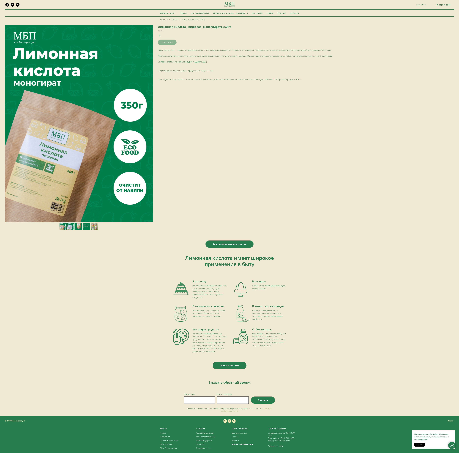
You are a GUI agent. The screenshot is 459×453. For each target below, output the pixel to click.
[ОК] (7, 5)
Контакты (294, 13)
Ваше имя (189, 394)
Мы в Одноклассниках (169, 448)
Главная (164, 20)
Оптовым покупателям (169, 440)
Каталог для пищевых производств (230, 13)
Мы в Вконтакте (166, 444)
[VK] (12, 5)
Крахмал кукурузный (204, 440)
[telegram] (229, 421)
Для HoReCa (257, 13)
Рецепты (282, 13)
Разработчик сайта (275, 446)
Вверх (450, 421)
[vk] (225, 421)
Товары (183, 13)
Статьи (270, 13)
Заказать (263, 400)
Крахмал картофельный (205, 437)
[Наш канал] (17, 5)
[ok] (234, 421)
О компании (165, 437)
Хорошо (419, 445)
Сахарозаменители (203, 448)
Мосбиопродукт (167, 13)
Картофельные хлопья (205, 433)
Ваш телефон (224, 394)
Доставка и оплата (200, 13)
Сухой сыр (200, 444)
